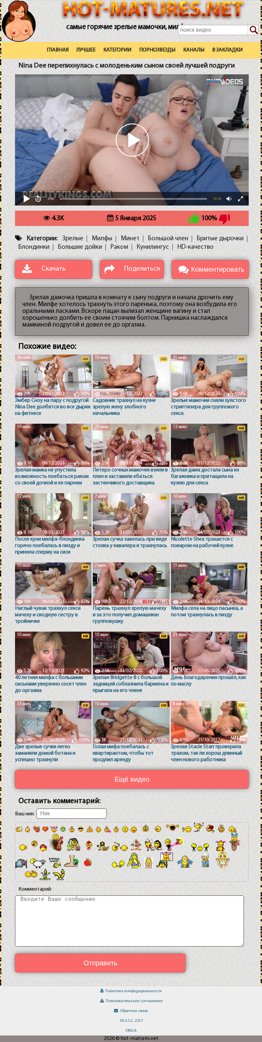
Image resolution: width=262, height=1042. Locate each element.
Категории (117, 50)
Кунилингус (153, 247)
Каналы (193, 50)
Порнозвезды (157, 50)
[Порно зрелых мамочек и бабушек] (25, 29)
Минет (130, 239)
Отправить (100, 963)
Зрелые (72, 239)
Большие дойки (80, 247)
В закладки (227, 50)
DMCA (131, 1031)
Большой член (168, 239)
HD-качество (195, 247)
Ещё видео (132, 779)
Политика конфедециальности (133, 991)
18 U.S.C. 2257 (131, 1021)
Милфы (102, 239)
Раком (119, 247)
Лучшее (86, 50)
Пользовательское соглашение (134, 1001)
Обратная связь (134, 1011)
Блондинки (33, 247)
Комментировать (217, 269)
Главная (58, 50)
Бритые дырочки (220, 239)
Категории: (42, 239)
